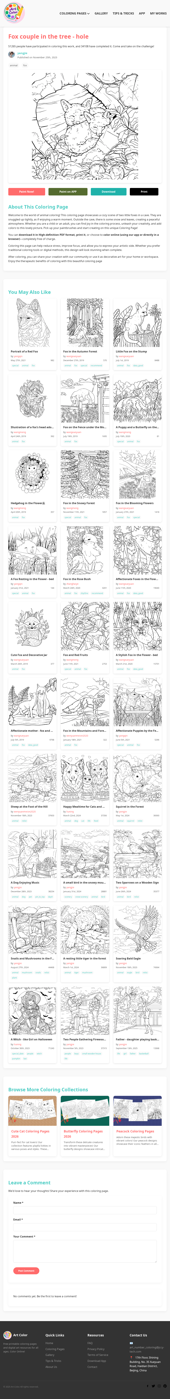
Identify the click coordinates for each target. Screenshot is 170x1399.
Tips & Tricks (53, 1361)
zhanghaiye (72, 583)
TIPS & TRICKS (123, 13)
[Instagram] (159, 1386)
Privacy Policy (95, 1349)
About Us (51, 1367)
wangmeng (20, 432)
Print (144, 191)
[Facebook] (147, 1386)
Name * (18, 1203)
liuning (70, 811)
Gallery (49, 1355)
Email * (18, 1219)
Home (49, 1343)
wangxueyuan (73, 356)
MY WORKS (158, 13)
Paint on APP (68, 191)
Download (108, 191)
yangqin (18, 356)
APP (142, 13)
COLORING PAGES (73, 13)
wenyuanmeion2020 (77, 735)
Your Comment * (24, 1236)
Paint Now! (26, 191)
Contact (92, 1367)
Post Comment (26, 1270)
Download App (96, 1361)
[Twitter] (153, 1386)
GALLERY (101, 13)
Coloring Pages (55, 1349)
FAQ (90, 1343)
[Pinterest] (165, 1386)
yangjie (22, 53)
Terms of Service (97, 1355)
